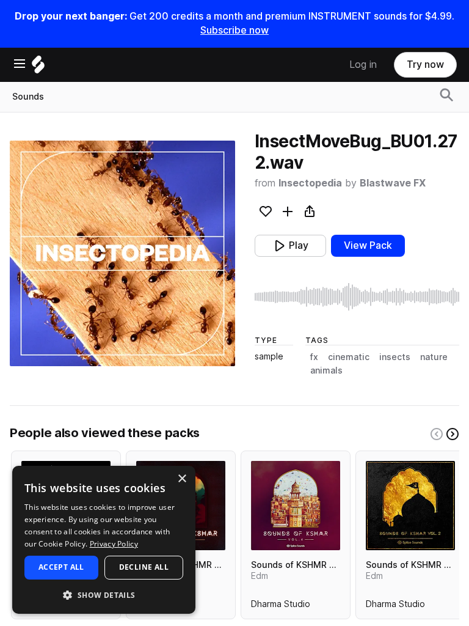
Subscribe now (234, 30)
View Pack (368, 245)
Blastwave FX (393, 183)
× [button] (181, 479)
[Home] (38, 67)
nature (434, 357)
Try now (425, 64)
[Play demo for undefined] (122, 253)
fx (314, 357)
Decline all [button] (144, 567)
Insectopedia (310, 183)
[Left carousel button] (437, 434)
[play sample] (357, 296)
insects (394, 357)
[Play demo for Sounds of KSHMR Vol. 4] (295, 505)
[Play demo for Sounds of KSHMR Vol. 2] (410, 505)
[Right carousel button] (452, 434)
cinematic (348, 357)
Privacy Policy (114, 544)
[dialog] (103, 540)
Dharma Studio (280, 606)
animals (326, 370)
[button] (103, 594)
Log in (363, 64)
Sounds (28, 96)
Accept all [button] (61, 567)
